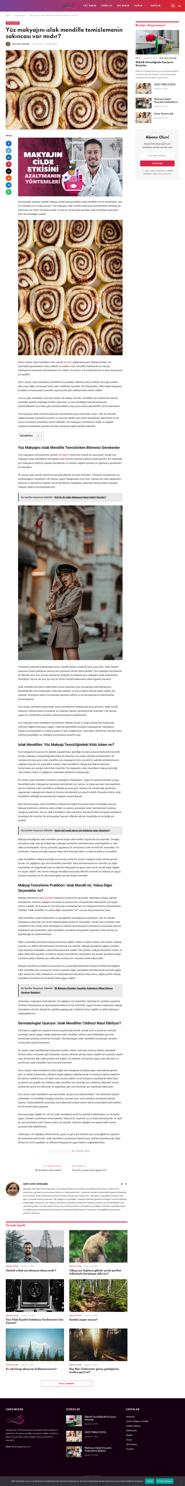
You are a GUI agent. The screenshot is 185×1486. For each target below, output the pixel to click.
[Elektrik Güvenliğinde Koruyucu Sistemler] (157, 42)
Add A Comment (66, 1384)
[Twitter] (9, 150)
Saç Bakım (123, 6)
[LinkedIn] (9, 157)
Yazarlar (130, 1449)
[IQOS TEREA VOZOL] (143, 88)
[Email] (9, 171)
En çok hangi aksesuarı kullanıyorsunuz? (31, 1369)
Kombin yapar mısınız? (83, 1320)
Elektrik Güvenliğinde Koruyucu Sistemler (154, 64)
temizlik (67, 362)
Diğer (138, 58)
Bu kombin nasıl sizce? (49, 1170)
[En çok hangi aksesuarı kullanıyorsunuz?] (35, 1344)
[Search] (179, 6)
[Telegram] (9, 185)
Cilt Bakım (89, 6)
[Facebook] (9, 143)
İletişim (129, 1435)
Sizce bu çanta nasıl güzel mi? (89, 1170)
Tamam (150, 1481)
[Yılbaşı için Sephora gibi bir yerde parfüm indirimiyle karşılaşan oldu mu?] (98, 1246)
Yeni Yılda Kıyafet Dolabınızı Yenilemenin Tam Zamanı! (34, 1321)
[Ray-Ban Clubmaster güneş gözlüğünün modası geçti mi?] (98, 1344)
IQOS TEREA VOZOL (165, 85)
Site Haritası (131, 1444)
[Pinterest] (9, 164)
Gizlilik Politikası (133, 1426)
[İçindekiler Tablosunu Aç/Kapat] (37, 436)
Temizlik (155, 6)
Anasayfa (130, 1417)
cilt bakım (63, 455)
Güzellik (106, 6)
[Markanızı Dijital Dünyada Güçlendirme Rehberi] (143, 103)
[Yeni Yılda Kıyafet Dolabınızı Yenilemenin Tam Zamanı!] (35, 1295)
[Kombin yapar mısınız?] (98, 1295)
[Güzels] (41, 6)
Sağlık (138, 6)
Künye (129, 1440)
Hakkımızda (131, 1430)
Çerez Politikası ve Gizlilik (137, 1421)
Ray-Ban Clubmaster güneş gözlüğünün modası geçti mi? (94, 1371)
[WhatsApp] (9, 192)
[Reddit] (9, 178)
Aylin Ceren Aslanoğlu (20, 44)
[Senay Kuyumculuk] (143, 117)
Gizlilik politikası (164, 1481)
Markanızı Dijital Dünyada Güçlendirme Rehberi (165, 101)
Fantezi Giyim (12, 23)
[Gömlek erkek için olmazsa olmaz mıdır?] (35, 1246)
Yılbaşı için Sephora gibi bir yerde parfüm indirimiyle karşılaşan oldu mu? (95, 1272)
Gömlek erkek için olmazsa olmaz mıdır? (31, 1270)
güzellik (49, 898)
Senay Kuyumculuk (163, 114)
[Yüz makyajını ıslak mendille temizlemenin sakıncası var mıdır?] (66, 89)
